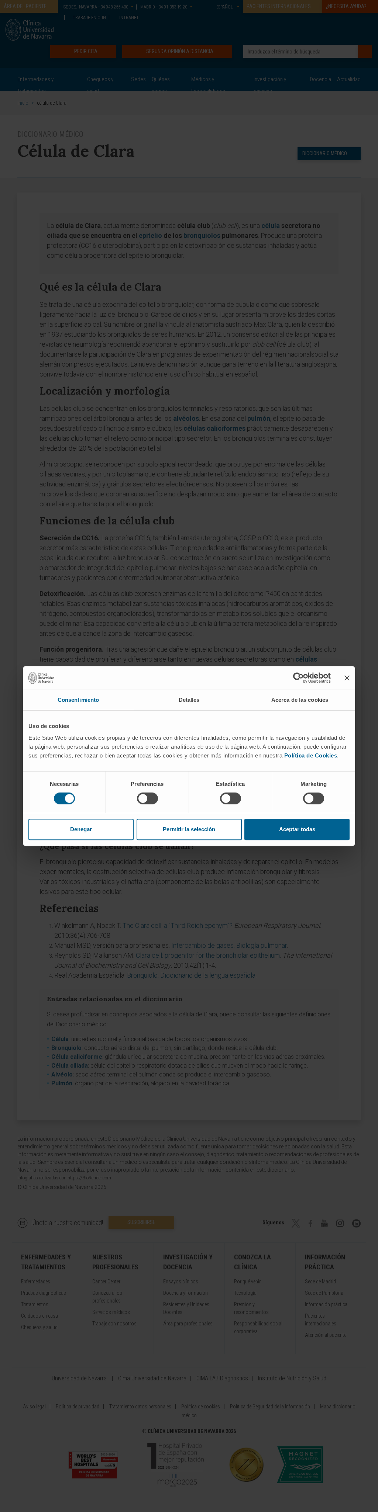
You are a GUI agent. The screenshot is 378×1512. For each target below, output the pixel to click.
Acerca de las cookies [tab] (299, 700)
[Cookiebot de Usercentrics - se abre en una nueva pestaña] (298, 677)
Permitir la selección (189, 829)
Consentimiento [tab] (78, 700)
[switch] (147, 798)
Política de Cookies (310, 755)
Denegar (81, 829)
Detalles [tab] (189, 700)
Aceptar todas (297, 829)
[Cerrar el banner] (347, 677)
